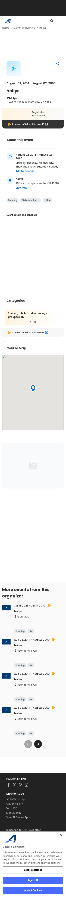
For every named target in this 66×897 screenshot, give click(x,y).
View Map (21, 188)
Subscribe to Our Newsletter (23, 830)
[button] (57, 63)
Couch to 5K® (14, 804)
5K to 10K (11, 808)
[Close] (61, 835)
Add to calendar (25, 171)
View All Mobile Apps (18, 817)
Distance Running (24, 27)
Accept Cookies (33, 890)
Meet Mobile (13, 812)
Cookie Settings (33, 869)
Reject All (33, 880)
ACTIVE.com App (16, 799)
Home (6, 27)
